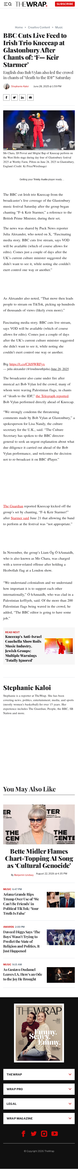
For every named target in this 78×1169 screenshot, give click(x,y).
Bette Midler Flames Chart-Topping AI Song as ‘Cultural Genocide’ (39, 858)
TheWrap (14, 1074)
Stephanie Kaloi (20, 86)
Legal (12, 1103)
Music (59, 27)
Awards (8, 926)
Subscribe (65, 4)
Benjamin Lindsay (24, 874)
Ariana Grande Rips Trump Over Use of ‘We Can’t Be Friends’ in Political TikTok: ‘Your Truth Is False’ (21, 904)
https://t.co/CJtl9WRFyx (27, 364)
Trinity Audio (40, 179)
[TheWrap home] (31, 4)
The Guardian (13, 506)
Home (19, 27)
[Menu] (7, 4)
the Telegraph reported (52, 395)
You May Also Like (29, 788)
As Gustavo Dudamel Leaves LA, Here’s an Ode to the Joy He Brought (22, 974)
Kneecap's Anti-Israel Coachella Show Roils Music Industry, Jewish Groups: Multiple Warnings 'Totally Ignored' (23, 648)
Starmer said (20, 517)
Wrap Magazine (20, 1118)
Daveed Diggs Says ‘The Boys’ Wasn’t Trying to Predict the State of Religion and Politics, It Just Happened (21, 941)
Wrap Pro (15, 1089)
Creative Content (39, 27)
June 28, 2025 (60, 369)
